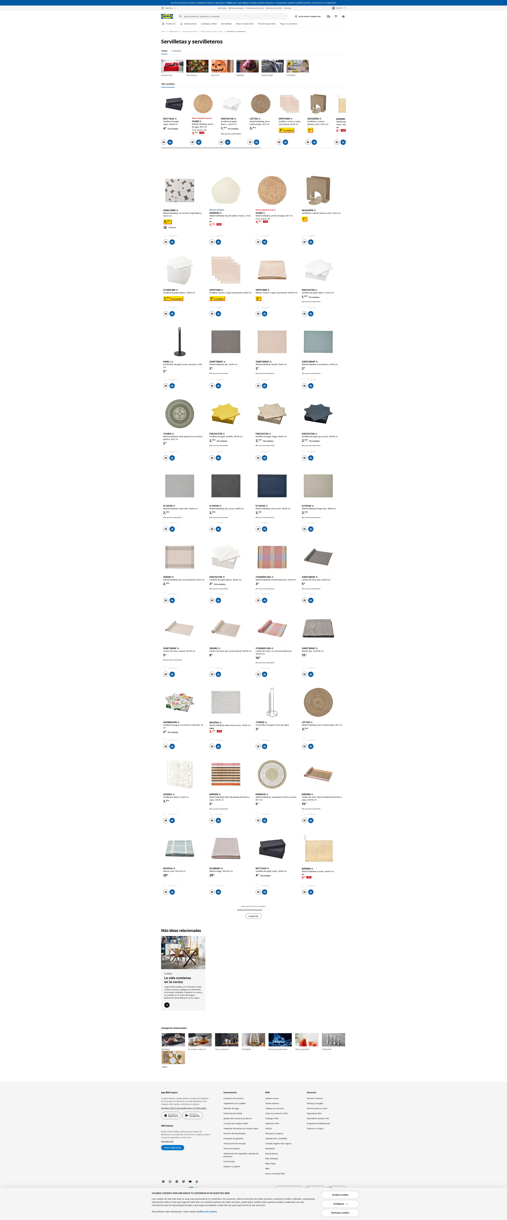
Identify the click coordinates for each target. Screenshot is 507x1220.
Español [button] (339, 8)
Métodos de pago (231, 1108)
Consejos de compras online (236, 1123)
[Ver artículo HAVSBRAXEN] (184, 702)
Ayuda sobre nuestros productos (238, 1118)
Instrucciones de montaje (235, 1143)
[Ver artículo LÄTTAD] (261, 104)
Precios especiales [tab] (267, 23)
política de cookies (207, 1211)
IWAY (267, 1168)
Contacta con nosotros (234, 1098)
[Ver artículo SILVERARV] (230, 848)
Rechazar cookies (340, 1213)
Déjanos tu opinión (232, 1166)
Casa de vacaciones (189, 31)
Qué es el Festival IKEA (275, 1173)
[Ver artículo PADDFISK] (230, 190)
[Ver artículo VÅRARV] (184, 557)
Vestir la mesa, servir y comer (211, 31)
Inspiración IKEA (272, 1123)
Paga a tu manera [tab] (288, 23)
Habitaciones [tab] (190, 23)
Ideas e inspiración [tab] (245, 23)
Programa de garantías (233, 1138)
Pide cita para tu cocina (255, 8)
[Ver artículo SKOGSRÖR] (318, 104)
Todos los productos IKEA (276, 1113)
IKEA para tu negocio (236, 8)
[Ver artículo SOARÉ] (203, 104)
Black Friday (270, 1163)
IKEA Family (222, 8)
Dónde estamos (272, 1103)
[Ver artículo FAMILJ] (184, 341)
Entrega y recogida (315, 1103)
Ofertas (268, 1128)
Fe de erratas (229, 1161)
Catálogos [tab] (176, 51)
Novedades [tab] (226, 23)
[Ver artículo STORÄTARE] (184, 270)
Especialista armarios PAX (318, 1118)
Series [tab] (164, 51)
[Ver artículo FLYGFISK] (184, 485)
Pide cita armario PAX (274, 8)
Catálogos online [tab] (209, 23)
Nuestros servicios (315, 1098)
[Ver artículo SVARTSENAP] (230, 341)
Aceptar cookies (340, 1195)
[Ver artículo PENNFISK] (277, 774)
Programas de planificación (318, 1123)
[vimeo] (183, 1181)
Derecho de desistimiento (235, 1133)
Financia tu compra (315, 1128)
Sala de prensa (271, 1153)
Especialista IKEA (314, 1113)
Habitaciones (173, 31)
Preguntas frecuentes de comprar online (241, 1128)
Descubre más (167, 1141)
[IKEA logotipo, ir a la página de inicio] (167, 16)
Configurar (338, 1204)
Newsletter (270, 1148)
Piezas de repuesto (232, 1148)
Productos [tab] (171, 23)
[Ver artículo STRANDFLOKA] (277, 557)
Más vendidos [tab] (168, 84)
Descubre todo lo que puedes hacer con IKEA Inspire (183, 1108)
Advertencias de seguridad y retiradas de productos (241, 1155)
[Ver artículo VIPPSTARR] (290, 104)
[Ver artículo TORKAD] (277, 702)
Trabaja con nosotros (274, 1108)
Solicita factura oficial (233, 1113)
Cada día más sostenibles (276, 1138)
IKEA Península (271, 1158)
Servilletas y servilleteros (236, 31)
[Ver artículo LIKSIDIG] (184, 774)
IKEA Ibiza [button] (168, 8)
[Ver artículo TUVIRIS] (184, 413)
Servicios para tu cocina (317, 1108)
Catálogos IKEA (272, 1118)
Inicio (163, 31)
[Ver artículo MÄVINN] (230, 774)
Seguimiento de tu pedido (235, 1103)
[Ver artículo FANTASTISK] (232, 104)
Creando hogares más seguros (278, 1143)
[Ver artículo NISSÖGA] (230, 702)
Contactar (287, 8)
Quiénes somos (272, 1098)
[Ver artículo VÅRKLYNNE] (184, 190)
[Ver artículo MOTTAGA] (174, 104)
